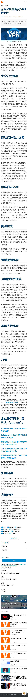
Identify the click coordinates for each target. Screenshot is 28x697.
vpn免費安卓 (16, 531)
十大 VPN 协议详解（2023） (18, 646)
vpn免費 (5, 529)
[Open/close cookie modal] (24, 693)
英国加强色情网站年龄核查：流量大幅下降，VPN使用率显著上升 (18, 685)
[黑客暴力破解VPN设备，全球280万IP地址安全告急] (5, 632)
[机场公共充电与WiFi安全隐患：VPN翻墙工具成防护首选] (5, 678)
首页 (2, 5)
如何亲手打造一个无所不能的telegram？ (18, 623)
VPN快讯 (15, 17)
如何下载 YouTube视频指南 (18, 638)
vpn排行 (5, 533)
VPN (11, 41)
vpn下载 (11, 527)
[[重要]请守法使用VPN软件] (5, 655)
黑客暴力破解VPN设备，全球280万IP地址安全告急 (18, 631)
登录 (3, 557)
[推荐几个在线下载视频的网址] (5, 670)
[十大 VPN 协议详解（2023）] (5, 647)
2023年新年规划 (15, 661)
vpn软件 (13, 533)
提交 (14, 560)
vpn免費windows (15, 529)
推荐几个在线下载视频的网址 (18, 668)
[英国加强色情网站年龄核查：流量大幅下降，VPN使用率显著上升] (5, 685)
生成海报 (5, 543)
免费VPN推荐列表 (12, 402)
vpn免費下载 (6, 531)
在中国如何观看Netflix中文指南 (18, 616)
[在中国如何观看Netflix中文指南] (5, 617)
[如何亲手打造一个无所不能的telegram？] (5, 624)
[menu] (25, 2)
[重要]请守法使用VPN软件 (17, 653)
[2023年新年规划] (5, 663)
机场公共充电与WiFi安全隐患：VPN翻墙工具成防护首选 (18, 677)
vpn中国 (19, 527)
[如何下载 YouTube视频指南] (5, 640)
